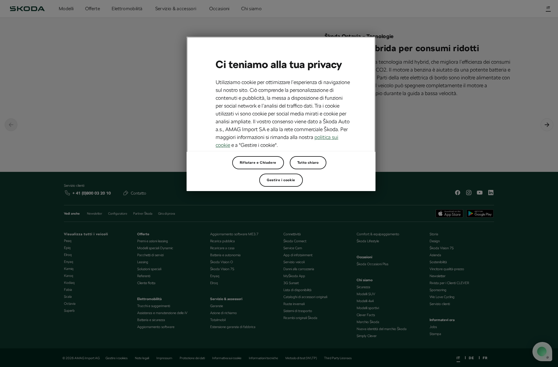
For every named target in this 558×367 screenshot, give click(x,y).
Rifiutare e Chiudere (258, 163)
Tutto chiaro (308, 163)
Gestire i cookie (281, 180)
